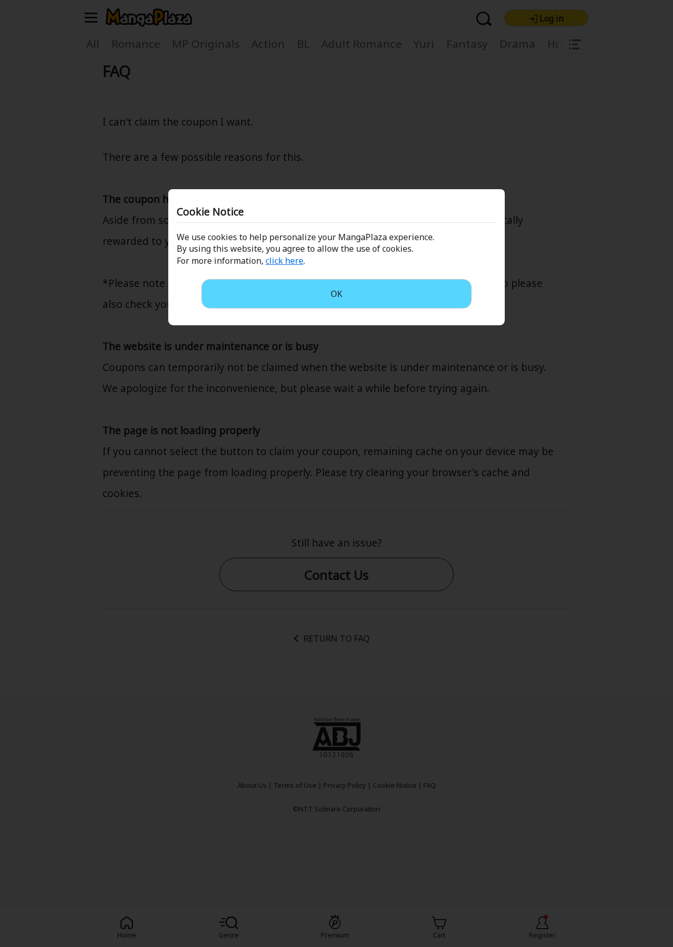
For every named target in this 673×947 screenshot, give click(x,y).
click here (284, 260)
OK (336, 294)
